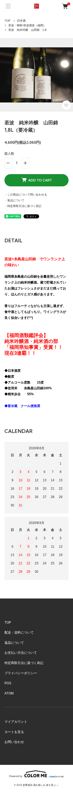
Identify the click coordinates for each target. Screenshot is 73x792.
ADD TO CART (40, 180)
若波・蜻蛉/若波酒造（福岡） (27, 25)
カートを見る (14, 732)
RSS (7, 683)
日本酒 (21, 20)
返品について (14, 642)
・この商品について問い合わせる (25, 194)
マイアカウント (15, 721)
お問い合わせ (14, 742)
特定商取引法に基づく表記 (23, 663)
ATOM (9, 693)
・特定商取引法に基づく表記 (22, 206)
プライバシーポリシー (20, 673)
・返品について (14, 200)
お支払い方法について (20, 652)
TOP (7, 20)
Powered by (15, 776)
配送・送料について (19, 632)
